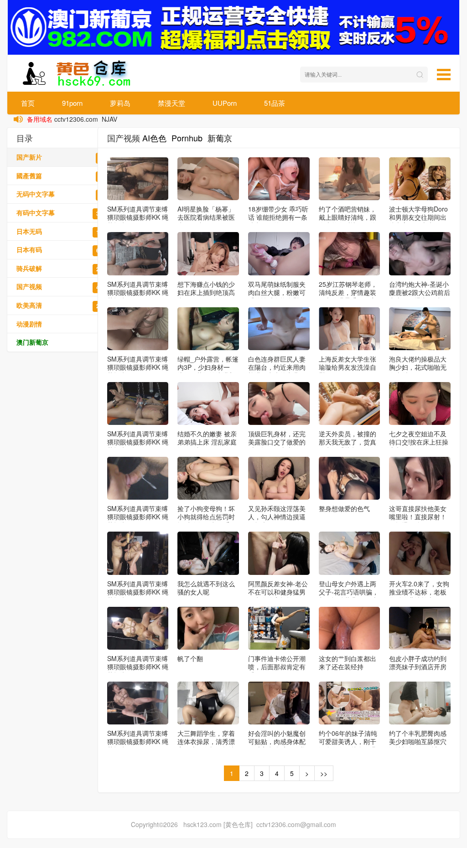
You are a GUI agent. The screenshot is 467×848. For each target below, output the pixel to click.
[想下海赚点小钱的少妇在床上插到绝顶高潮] (208, 253)
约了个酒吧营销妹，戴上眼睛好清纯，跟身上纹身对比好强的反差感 (347, 221)
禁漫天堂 (171, 103)
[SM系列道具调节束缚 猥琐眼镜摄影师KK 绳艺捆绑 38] (138, 703)
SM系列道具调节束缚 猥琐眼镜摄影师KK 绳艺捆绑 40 (137, 592)
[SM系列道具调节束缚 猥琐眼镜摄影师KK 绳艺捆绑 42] (138, 403)
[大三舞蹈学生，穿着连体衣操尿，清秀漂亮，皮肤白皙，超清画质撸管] (208, 703)
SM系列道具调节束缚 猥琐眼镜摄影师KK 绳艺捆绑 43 (137, 367)
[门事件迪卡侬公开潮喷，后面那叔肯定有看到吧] (279, 628)
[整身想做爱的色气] (349, 478)
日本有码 (64, 249)
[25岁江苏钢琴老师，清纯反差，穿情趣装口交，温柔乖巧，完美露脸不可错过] (349, 253)
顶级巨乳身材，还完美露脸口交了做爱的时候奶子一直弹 (277, 442)
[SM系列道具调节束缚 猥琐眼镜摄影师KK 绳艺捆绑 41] (138, 478)
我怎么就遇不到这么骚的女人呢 (206, 587)
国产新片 (64, 157)
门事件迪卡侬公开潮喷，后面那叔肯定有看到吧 (277, 666)
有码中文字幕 (64, 212)
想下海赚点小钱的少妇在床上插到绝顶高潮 (206, 292)
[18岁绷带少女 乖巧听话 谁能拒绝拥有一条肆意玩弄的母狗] (279, 178)
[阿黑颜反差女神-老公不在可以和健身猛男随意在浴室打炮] (279, 553)
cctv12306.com (76, 119)
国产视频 (64, 286)
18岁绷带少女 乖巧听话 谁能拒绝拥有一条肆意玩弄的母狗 (278, 217)
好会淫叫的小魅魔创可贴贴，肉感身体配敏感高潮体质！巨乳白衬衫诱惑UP (277, 745)
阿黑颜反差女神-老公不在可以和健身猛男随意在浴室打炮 (278, 592)
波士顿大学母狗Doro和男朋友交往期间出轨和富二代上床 (418, 217)
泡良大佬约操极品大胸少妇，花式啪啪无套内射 (417, 367)
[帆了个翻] (208, 628)
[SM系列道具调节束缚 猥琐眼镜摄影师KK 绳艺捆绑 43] (138, 328)
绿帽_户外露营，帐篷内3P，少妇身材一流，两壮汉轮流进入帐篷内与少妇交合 (208, 371)
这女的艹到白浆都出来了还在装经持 (347, 662)
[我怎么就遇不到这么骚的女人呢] (208, 553)
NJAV (109, 119)
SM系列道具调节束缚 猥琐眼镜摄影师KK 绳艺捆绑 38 (137, 741)
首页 (28, 103)
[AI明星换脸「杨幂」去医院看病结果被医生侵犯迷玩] (208, 178)
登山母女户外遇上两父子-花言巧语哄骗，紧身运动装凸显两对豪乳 (349, 596)
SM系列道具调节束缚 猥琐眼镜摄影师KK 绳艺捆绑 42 (137, 442)
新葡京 (220, 138)
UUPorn (225, 103)
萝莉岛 (120, 103)
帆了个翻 (190, 658)
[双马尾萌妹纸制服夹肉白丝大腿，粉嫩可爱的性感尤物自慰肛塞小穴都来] (279, 253)
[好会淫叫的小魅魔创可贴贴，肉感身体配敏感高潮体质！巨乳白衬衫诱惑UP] (279, 703)
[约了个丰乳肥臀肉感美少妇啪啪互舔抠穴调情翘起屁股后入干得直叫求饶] (420, 703)
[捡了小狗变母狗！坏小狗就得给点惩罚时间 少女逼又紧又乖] (208, 478)
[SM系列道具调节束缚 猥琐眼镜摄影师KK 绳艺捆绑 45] (138, 178)
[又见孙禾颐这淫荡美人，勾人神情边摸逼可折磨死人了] (279, 478)
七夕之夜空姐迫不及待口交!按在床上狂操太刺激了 (418, 442)
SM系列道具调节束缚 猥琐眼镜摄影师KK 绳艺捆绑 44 (137, 292)
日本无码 (64, 231)
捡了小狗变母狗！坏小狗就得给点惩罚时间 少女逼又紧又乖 (206, 516)
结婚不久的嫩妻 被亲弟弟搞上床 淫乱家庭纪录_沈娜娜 (207, 442)
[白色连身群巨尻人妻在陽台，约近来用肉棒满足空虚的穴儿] (279, 328)
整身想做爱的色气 (344, 508)
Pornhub (186, 138)
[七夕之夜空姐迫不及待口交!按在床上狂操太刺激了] (420, 403)
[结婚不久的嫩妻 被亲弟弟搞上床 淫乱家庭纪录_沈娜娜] (208, 403)
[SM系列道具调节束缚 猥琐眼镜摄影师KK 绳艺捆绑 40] (138, 553)
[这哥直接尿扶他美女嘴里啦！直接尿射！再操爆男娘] (420, 478)
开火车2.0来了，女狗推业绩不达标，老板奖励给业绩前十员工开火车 (419, 596)
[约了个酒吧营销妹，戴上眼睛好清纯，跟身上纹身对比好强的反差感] (349, 178)
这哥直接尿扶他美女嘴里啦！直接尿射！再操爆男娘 (417, 516)
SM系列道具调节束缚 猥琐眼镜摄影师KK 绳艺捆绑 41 (137, 516)
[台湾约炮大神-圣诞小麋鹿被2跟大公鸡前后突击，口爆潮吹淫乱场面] (420, 253)
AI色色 (154, 138)
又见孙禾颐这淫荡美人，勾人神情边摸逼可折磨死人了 (277, 516)
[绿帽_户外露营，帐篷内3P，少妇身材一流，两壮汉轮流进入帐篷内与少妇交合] (208, 328)
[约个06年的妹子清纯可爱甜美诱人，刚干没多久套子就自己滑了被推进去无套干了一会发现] (349, 703)
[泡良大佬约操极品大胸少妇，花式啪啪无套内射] (420, 328)
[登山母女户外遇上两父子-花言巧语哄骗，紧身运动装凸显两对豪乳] (349, 553)
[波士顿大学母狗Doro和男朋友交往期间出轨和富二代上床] (420, 178)
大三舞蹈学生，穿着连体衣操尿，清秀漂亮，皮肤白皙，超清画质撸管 (206, 745)
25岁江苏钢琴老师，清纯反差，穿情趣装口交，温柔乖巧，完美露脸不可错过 (348, 296)
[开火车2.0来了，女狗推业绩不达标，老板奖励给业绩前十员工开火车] (420, 553)
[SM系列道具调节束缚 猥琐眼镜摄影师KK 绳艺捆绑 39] (138, 628)
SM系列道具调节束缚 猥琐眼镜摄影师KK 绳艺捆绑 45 (137, 217)
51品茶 (274, 103)
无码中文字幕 (64, 194)
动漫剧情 (64, 324)
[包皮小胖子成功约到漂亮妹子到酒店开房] (420, 628)
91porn (72, 103)
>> (323, 773)
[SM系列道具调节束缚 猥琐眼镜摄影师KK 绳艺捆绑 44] (138, 253)
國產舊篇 (64, 176)
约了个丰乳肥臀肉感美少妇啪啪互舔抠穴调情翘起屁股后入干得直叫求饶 (417, 745)
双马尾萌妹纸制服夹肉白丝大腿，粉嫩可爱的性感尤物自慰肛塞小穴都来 (277, 296)
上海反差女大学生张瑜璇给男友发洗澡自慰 (347, 367)
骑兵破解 (64, 268)
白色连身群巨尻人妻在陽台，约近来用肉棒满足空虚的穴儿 (277, 367)
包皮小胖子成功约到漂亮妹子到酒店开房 (417, 662)
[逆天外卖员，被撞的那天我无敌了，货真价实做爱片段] (349, 403)
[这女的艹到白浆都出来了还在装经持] (349, 628)
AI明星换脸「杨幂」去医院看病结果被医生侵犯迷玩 (206, 217)
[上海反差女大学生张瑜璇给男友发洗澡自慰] (349, 328)
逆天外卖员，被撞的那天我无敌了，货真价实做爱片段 (347, 442)
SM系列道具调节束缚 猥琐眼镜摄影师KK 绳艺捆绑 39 (137, 666)
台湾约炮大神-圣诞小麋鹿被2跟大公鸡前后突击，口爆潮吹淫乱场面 (419, 296)
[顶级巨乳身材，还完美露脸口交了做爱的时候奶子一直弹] (279, 403)
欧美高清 (64, 305)
